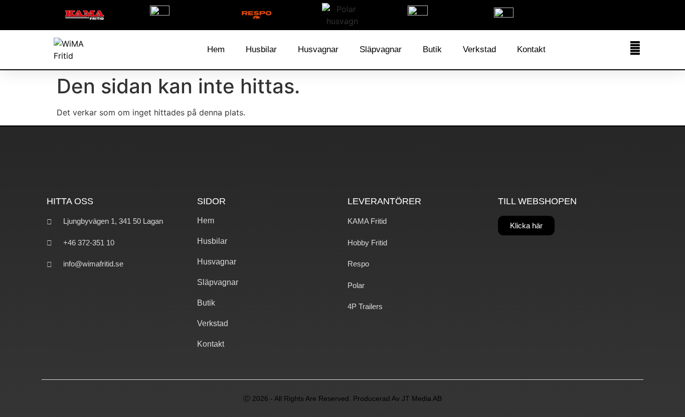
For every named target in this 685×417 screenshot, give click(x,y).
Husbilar (261, 49)
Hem (216, 49)
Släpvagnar (381, 49)
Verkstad (479, 49)
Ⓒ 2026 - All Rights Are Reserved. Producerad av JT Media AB (342, 398)
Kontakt (531, 49)
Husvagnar (318, 49)
